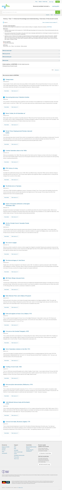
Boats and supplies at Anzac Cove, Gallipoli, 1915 (19, 313)
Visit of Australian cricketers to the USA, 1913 (18, 349)
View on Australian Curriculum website (49, 22)
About (15, 446)
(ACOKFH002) (49, 26)
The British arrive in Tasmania (13, 186)
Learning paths (55, 6)
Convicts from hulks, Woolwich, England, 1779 (18, 421)
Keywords (47, 14)
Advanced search (57, 14)
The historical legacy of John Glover (15, 260)
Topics (52, 14)
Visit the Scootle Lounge (45, 464)
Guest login (51, 1)
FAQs (15, 448)
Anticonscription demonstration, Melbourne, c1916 (19, 384)
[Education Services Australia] (5, 472)
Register (40, 1)
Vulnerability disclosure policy (19, 455)
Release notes (20, 487)
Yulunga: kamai (9, 79)
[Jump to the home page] (6, 6)
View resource (14, 90)
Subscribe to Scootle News (46, 453)
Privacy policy (16, 457)
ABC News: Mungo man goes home (15, 278)
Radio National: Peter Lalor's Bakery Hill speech (18, 296)
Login (57, 1)
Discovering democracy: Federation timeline (17, 97)
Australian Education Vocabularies (29, 450)
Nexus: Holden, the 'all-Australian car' (15, 113)
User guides (16, 450)
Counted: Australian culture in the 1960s (16, 150)
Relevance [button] (56, 69)
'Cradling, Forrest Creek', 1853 (14, 367)
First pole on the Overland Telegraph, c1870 (17, 331)
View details (6, 90)
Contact (15, 453)
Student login (45, 1)
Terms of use (16, 458)
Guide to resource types (18, 451)
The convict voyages (11, 242)
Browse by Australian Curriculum (41, 6)
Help (36, 1)
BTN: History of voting (12, 168)
